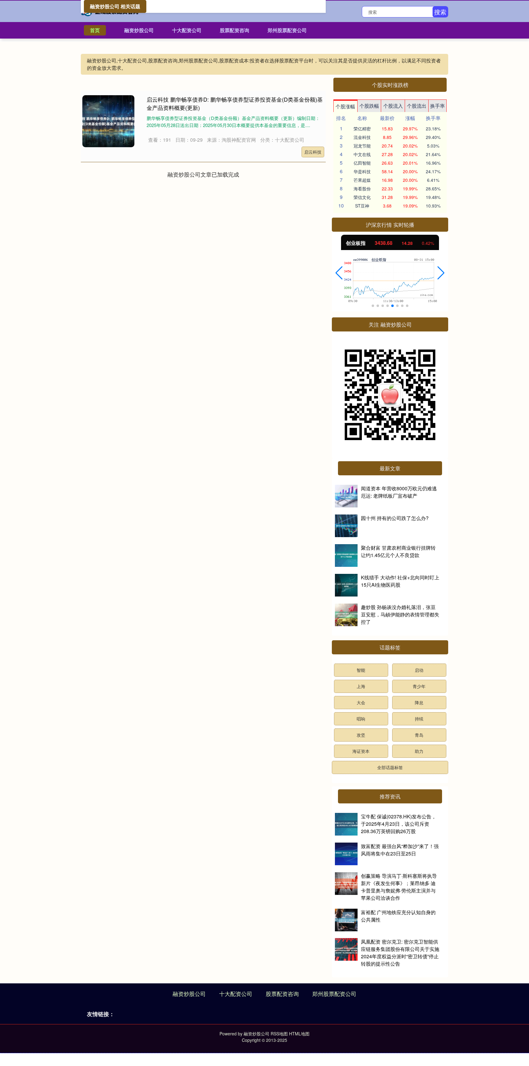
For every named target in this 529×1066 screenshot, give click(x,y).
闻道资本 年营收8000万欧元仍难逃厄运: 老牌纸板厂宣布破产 (399, 492)
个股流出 (416, 105)
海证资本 (361, 751)
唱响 (361, 719)
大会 (361, 702)
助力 (419, 751)
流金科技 (362, 137)
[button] (339, 273)
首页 (95, 30)
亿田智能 (362, 163)
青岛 (419, 735)
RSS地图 (279, 1033)
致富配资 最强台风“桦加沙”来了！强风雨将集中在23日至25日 (400, 850)
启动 (419, 670)
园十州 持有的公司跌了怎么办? (395, 518)
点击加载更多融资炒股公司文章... (203, 174)
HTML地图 (299, 1033)
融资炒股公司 (139, 30)
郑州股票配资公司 (287, 30)
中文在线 (362, 154)
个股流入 (393, 105)
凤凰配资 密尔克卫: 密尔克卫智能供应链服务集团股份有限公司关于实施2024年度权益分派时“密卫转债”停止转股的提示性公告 (400, 952)
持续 (419, 719)
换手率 (437, 105)
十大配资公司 (186, 30)
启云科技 (312, 152)
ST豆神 (362, 206)
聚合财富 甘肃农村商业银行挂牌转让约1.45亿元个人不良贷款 (398, 551)
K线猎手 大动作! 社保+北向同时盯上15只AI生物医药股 (400, 581)
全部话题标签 (390, 767)
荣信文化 (362, 197)
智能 (361, 670)
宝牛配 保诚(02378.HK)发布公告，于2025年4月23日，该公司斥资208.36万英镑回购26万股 (398, 824)
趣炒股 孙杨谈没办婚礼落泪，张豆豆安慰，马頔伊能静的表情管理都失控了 (400, 614)
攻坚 (361, 735)
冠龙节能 (362, 146)
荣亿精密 (362, 128)
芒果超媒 (362, 180)
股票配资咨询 (234, 30)
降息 (419, 702)
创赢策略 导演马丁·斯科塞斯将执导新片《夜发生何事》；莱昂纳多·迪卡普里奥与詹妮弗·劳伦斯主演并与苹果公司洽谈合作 (399, 886)
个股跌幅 (369, 105)
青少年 (419, 686)
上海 (361, 686)
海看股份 (362, 188)
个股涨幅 (345, 106)
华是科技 (362, 171)
